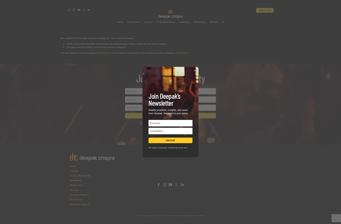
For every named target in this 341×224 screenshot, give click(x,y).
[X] (84, 10)
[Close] (194, 70)
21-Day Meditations (165, 22)
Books (120, 22)
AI (223, 22)
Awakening (184, 22)
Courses (148, 22)
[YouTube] (79, 10)
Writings (214, 22)
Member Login (265, 10)
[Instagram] (73, 10)
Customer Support (79, 204)
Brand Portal (76, 199)
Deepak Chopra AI (79, 194)
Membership (200, 22)
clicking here (104, 52)
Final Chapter (133, 22)
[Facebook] (68, 10)
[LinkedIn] (89, 10)
